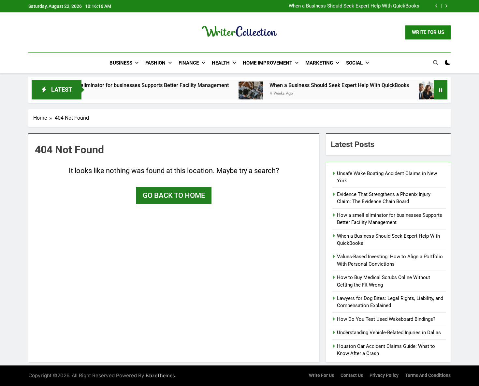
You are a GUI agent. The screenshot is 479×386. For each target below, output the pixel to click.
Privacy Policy (384, 375)
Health (221, 63)
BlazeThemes (160, 375)
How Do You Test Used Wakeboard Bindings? (386, 319)
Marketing (319, 63)
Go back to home (174, 195)
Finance (189, 63)
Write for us (321, 375)
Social (354, 63)
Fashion (155, 63)
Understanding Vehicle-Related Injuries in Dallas (389, 332)
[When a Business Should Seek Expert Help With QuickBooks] (241, 94)
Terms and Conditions (428, 375)
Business (120, 63)
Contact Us (352, 375)
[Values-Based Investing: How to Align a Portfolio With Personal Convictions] (421, 94)
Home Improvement (267, 63)
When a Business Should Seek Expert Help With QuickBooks (354, 6)
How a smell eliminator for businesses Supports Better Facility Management (130, 85)
